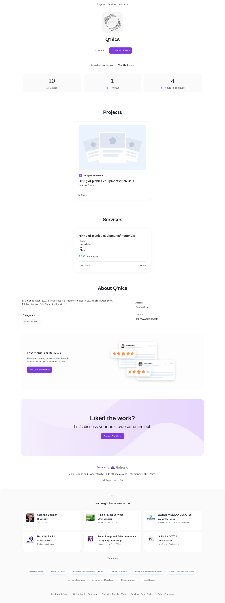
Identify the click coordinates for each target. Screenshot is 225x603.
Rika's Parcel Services (111, 514)
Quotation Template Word (114, 594)
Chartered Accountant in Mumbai (87, 571)
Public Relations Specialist (181, 571)
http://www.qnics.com (146, 319)
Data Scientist (58, 571)
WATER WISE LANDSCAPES (175, 514)
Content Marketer (119, 571)
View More (112, 558)
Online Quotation (166, 594)
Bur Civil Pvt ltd (46, 536)
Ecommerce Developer (103, 580)
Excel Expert (149, 580)
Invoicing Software (60, 594)
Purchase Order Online (142, 594)
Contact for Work (122, 50)
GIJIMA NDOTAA (167, 536)
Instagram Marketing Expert (148, 571)
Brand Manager (128, 580)
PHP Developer (36, 571)
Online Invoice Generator (85, 594)
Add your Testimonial (39, 369)
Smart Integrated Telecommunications (118, 536)
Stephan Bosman (47, 514)
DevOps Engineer (76, 580)
